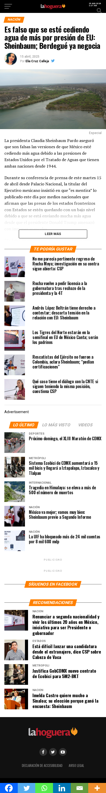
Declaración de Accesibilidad (42, 765)
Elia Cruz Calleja (37, 61)
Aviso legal (76, 765)
